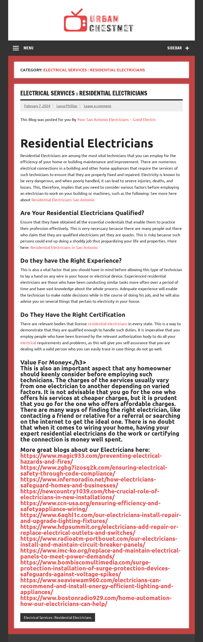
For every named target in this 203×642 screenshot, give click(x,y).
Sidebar (174, 48)
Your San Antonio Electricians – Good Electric (116, 119)
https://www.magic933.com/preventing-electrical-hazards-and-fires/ (91, 458)
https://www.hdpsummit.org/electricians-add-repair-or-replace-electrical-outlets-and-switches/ (99, 529)
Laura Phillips (66, 105)
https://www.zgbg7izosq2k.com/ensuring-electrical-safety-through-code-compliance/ (93, 470)
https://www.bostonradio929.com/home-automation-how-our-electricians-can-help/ (96, 600)
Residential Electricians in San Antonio (64, 247)
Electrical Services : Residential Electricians (83, 93)
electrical (28, 342)
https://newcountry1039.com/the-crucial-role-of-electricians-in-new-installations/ (89, 494)
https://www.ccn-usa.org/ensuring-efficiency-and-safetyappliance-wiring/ (90, 506)
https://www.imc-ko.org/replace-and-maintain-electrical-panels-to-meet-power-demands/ (100, 553)
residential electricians (107, 323)
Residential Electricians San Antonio (62, 199)
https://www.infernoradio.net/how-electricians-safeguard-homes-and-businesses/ (88, 482)
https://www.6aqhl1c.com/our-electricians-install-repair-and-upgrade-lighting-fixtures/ (100, 517)
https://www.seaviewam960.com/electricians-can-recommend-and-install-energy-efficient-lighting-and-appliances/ (96, 586)
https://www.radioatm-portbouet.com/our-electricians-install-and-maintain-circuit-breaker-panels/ (98, 541)
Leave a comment (97, 105)
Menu (28, 48)
